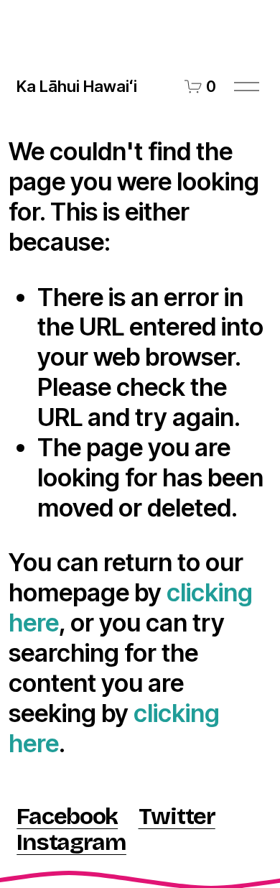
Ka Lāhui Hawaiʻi (77, 86)
